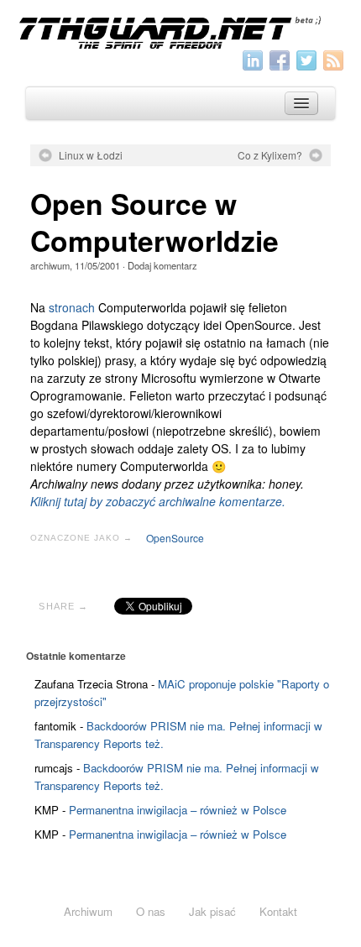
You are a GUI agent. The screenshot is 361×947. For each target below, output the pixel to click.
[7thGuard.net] (180, 31)
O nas (150, 911)
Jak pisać (212, 911)
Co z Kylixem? (270, 155)
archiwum (50, 265)
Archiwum (88, 911)
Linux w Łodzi (91, 155)
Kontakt (278, 911)
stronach (72, 307)
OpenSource (175, 538)
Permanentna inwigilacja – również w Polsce (177, 810)
